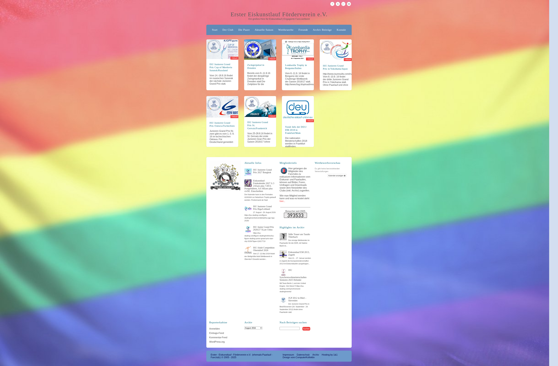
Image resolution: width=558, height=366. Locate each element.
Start (215, 29)
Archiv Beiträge (322, 29)
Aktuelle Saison (264, 29)
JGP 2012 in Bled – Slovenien (297, 299)
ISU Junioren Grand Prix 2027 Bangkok (262, 171)
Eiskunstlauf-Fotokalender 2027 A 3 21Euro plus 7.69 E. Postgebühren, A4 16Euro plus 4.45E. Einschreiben (259, 185)
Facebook (332, 4)
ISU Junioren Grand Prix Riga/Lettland (262, 207)
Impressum (288, 355)
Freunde (303, 29)
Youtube (349, 4)
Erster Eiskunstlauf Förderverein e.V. (279, 14)
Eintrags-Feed (216, 333)
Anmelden (214, 328)
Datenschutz (303, 355)
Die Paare (244, 29)
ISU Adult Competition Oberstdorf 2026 (263, 249)
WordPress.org (217, 342)
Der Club (227, 29)
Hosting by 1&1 (330, 355)
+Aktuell (234, 58)
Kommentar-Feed (218, 337)
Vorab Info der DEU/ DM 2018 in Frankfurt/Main (296, 130)
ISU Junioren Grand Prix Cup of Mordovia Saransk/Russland (221, 67)
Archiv (315, 355)
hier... (282, 201)
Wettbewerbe (286, 29)
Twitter (338, 4)
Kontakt (341, 29)
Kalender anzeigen (336, 175)
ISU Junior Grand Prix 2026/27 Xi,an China (263, 228)
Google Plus (343, 4)
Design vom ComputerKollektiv (299, 357)
